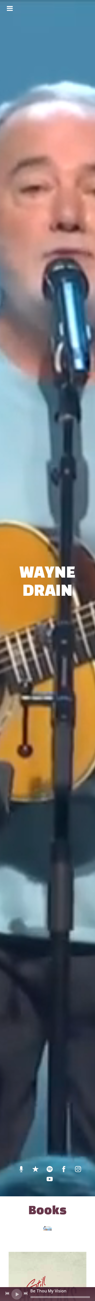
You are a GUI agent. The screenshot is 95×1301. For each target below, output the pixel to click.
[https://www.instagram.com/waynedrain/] (78, 1169)
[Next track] (25, 1293)
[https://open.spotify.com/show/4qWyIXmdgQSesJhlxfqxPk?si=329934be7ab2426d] (21, 1169)
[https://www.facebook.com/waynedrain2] (64, 1169)
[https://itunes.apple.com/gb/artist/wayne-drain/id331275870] (35, 1169)
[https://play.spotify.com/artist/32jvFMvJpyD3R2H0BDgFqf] (50, 1169)
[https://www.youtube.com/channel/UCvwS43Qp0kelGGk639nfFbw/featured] (50, 1179)
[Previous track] (7, 1293)
